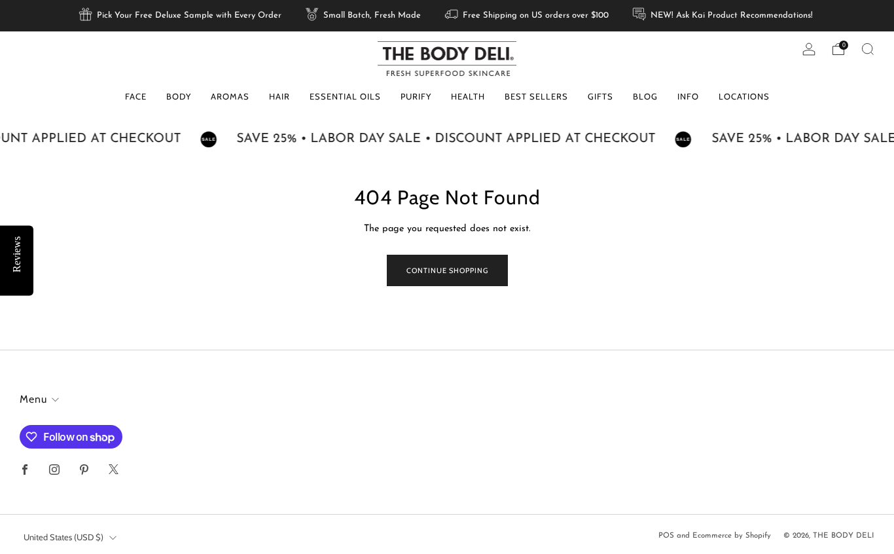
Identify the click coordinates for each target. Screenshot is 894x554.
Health (468, 96)
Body (178, 96)
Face (136, 96)
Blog (645, 96)
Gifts (600, 96)
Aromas (230, 96)
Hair (279, 96)
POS (666, 536)
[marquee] (447, 139)
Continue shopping (447, 270)
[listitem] (181, 15)
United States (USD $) (63, 537)
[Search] (867, 49)
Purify (416, 96)
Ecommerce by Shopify (731, 536)
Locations (744, 96)
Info (688, 96)
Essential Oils (345, 96)
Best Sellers (536, 96)
